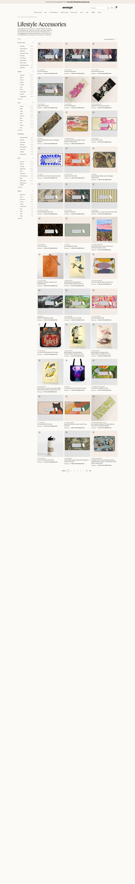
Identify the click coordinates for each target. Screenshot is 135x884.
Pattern (20, 191)
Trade (99, 12)
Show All (20, 99)
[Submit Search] (91, 8)
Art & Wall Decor (53, 12)
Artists (81, 12)
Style (19, 158)
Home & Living (64, 12)
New (45, 12)
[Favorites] (112, 8)
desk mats (22, 33)
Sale (93, 12)
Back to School (38, 12)
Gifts (87, 12)
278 (86, 470)
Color (19, 102)
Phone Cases (74, 12)
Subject (20, 71)
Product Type (21, 42)
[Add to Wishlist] (39, 44)
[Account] (108, 8)
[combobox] (97, 7)
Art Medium (21, 134)
